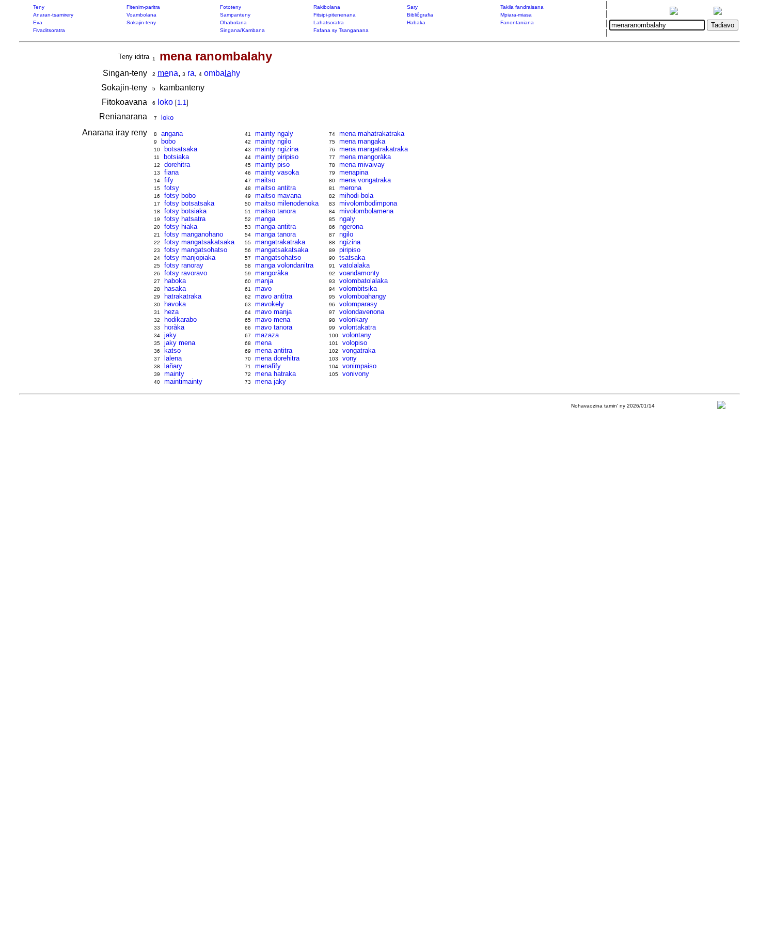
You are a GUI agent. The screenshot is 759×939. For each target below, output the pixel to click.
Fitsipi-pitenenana (334, 15)
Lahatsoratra (328, 22)
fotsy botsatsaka (189, 203)
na (167, 73)
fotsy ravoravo (185, 273)
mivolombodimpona (368, 203)
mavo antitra (273, 296)
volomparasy (358, 304)
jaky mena (179, 343)
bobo (168, 141)
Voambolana (141, 15)
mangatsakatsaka (281, 250)
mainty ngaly (274, 133)
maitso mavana (278, 195)
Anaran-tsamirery (53, 15)
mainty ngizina (276, 149)
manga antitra (275, 226)
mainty (174, 374)
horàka (174, 327)
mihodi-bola (356, 195)
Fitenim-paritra (143, 7)
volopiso (354, 343)
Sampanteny (235, 15)
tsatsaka (352, 257)
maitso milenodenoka (287, 203)
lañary (173, 366)
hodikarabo (180, 319)
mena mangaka (362, 141)
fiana (171, 172)
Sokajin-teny (141, 22)
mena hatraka (275, 374)
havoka (175, 304)
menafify (268, 366)
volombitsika (358, 288)
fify (168, 180)
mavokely (269, 304)
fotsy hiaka (180, 226)
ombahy (222, 73)
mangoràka (271, 273)
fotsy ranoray (183, 265)
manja (264, 281)
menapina (353, 172)
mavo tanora (273, 327)
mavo (263, 288)
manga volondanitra (284, 265)
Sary (412, 7)
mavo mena (272, 319)
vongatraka (358, 350)
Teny (38, 7)
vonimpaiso (359, 366)
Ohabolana (233, 22)
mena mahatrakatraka (371, 133)
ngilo (346, 234)
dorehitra (177, 164)
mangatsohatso (278, 257)
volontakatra (357, 327)
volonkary (353, 319)
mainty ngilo (273, 141)
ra (191, 73)
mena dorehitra (277, 358)
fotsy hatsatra (184, 219)
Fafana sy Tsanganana (341, 30)
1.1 (181, 102)
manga (265, 219)
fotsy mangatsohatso (195, 250)
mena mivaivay (362, 164)
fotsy (171, 188)
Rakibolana (326, 7)
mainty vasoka (277, 172)
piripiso (349, 250)
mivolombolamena (366, 211)
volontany (356, 335)
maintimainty (183, 381)
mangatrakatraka (280, 242)
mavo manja (273, 312)
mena (263, 343)
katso (172, 350)
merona (350, 188)
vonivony (355, 374)
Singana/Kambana (242, 30)
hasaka (175, 288)
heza (171, 312)
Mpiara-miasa (516, 15)
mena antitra (273, 350)
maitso (265, 180)
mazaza (267, 335)
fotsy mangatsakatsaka (199, 242)
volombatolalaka (363, 281)
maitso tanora (275, 211)
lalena (173, 358)
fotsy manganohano (193, 234)
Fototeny (230, 7)
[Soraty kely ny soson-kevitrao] (721, 407)
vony (349, 358)
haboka (175, 281)
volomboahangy (362, 296)
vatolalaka (354, 265)
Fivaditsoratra (49, 30)
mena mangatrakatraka (373, 149)
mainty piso (272, 164)
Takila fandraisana (522, 7)
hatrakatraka (182, 296)
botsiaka (176, 157)
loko (165, 102)
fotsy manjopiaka (189, 257)
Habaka (416, 22)
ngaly (347, 219)
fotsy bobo (180, 195)
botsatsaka (180, 149)
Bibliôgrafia (420, 15)
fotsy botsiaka (185, 211)
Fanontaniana (517, 22)
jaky (170, 335)
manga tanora (275, 234)
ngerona (351, 226)
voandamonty (359, 273)
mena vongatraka (365, 180)
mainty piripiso (276, 157)
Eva (37, 22)
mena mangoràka (365, 157)
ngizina (349, 242)
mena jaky (270, 381)
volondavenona (361, 312)
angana (172, 133)
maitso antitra (275, 188)
